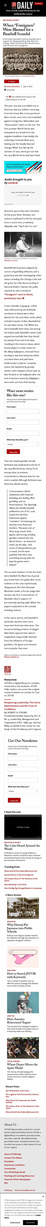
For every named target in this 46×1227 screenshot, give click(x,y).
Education (11, 921)
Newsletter (38, 3)
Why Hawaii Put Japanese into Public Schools (19, 929)
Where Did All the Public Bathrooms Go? (20, 871)
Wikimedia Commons (29, 76)
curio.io (13, 182)
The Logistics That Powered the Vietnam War (22, 1095)
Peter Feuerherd (13, 86)
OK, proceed (30, 1222)
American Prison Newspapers (17, 1179)
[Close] (43, 1196)
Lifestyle (10, 1016)
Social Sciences (13, 1061)
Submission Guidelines (14, 1164)
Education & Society (11, 20)
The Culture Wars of (21, 879)
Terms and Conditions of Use (25, 1190)
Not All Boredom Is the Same (17, 1090)
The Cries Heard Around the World (22, 847)
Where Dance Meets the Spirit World (22, 1066)
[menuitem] (38, 3)
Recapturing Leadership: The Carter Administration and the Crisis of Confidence (22, 706)
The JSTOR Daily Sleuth (14, 1172)
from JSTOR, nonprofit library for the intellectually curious (23, 12)
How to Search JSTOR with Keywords (21, 975)
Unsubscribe (10, 1168)
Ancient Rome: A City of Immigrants (18, 874)
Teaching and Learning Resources (19, 1175)
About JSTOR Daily (12, 1154)
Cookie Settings (15, 1222)
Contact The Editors (13, 1157)
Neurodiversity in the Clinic (15, 884)
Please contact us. (11, 656)
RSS (6, 1182)
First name (12, 407)
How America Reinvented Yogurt (19, 1021)
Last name (11, 418)
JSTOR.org (8, 1190)
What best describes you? (18, 440)
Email (9, 429)
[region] (23, 1210)
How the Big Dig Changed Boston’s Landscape (23, 888)
